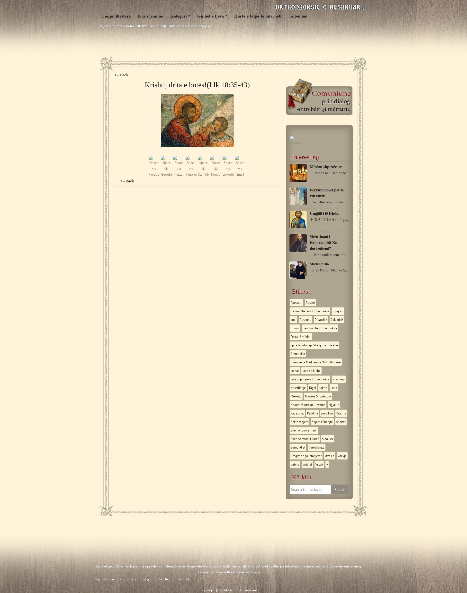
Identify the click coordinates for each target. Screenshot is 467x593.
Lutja (334, 388)
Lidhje (146, 579)
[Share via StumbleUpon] (203, 174)
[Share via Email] (240, 174)
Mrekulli (296, 396)
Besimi (310, 303)
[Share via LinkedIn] (228, 174)
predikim (327, 413)
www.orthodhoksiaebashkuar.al (238, 572)
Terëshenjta (316, 447)
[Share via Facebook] (154, 174)
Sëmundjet (298, 447)
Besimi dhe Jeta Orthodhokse (310, 311)
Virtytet (307, 464)
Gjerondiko (298, 354)
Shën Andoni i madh (304, 430)
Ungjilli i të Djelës (324, 213)
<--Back (121, 75)
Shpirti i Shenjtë (322, 422)
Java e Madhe (311, 371)
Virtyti (319, 464)
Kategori (178, 16)
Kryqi (312, 388)
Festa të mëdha (301, 337)
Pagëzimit (297, 413)
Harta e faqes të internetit (258, 16)
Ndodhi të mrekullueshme (308, 405)
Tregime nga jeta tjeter (306, 456)
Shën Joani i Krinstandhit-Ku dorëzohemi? (323, 243)
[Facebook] (296, 143)
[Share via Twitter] (178, 174)
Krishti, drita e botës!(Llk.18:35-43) (131, 26)
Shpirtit (341, 422)
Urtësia (329, 456)
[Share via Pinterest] (191, 174)
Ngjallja (334, 405)
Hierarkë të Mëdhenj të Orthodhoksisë (316, 362)
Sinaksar (327, 439)
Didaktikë (337, 320)
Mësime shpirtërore (326, 167)
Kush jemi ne (150, 16)
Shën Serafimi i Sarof (305, 439)
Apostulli (296, 303)
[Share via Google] (166, 174)
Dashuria (305, 320)
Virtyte (295, 464)
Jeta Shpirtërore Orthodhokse (310, 379)
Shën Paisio (319, 264)
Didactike (321, 320)
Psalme (341, 413)
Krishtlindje (298, 388)
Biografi (338, 311)
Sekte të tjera (299, 422)
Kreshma (339, 379)
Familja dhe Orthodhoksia (320, 328)
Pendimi (312, 413)
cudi (293, 320)
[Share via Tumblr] (215, 174)
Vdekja (342, 456)
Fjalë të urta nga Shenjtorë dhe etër (314, 345)
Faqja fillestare (116, 16)
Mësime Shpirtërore (318, 396)
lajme (323, 388)
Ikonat (295, 371)
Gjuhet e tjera (210, 16)
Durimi (295, 328)
